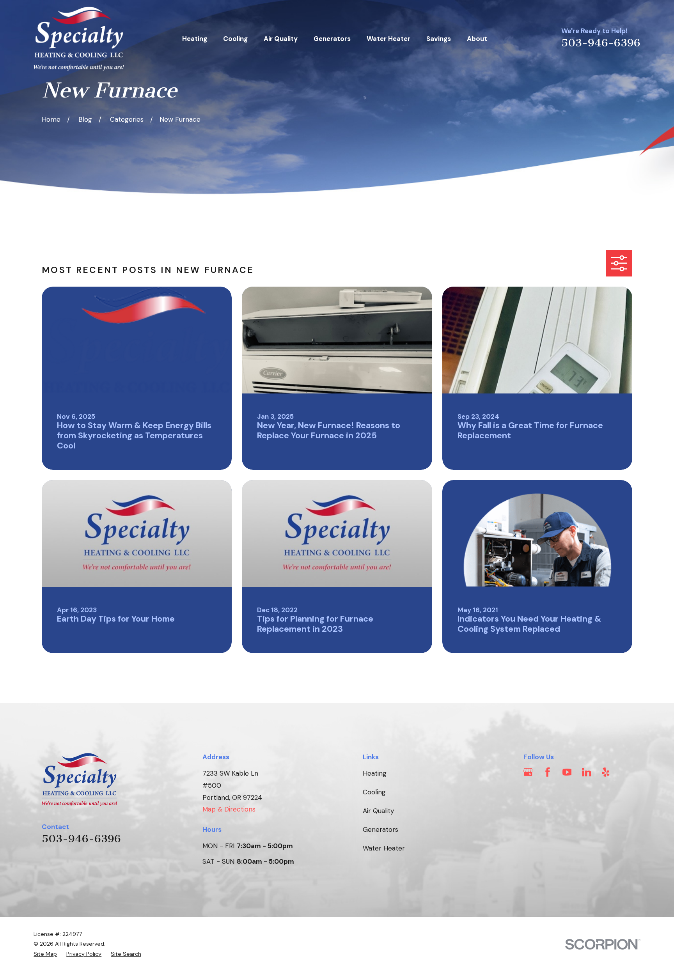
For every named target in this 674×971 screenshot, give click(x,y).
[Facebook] (547, 772)
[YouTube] (567, 772)
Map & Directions (228, 809)
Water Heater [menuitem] (388, 38)
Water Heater (384, 848)
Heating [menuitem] (194, 38)
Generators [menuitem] (332, 38)
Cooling (374, 792)
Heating (375, 773)
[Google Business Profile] (528, 772)
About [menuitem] (477, 38)
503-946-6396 (600, 43)
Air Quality (378, 810)
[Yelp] (605, 772)
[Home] (79, 39)
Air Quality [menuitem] (281, 38)
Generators (380, 829)
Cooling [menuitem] (235, 38)
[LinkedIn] (586, 772)
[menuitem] (45, 954)
